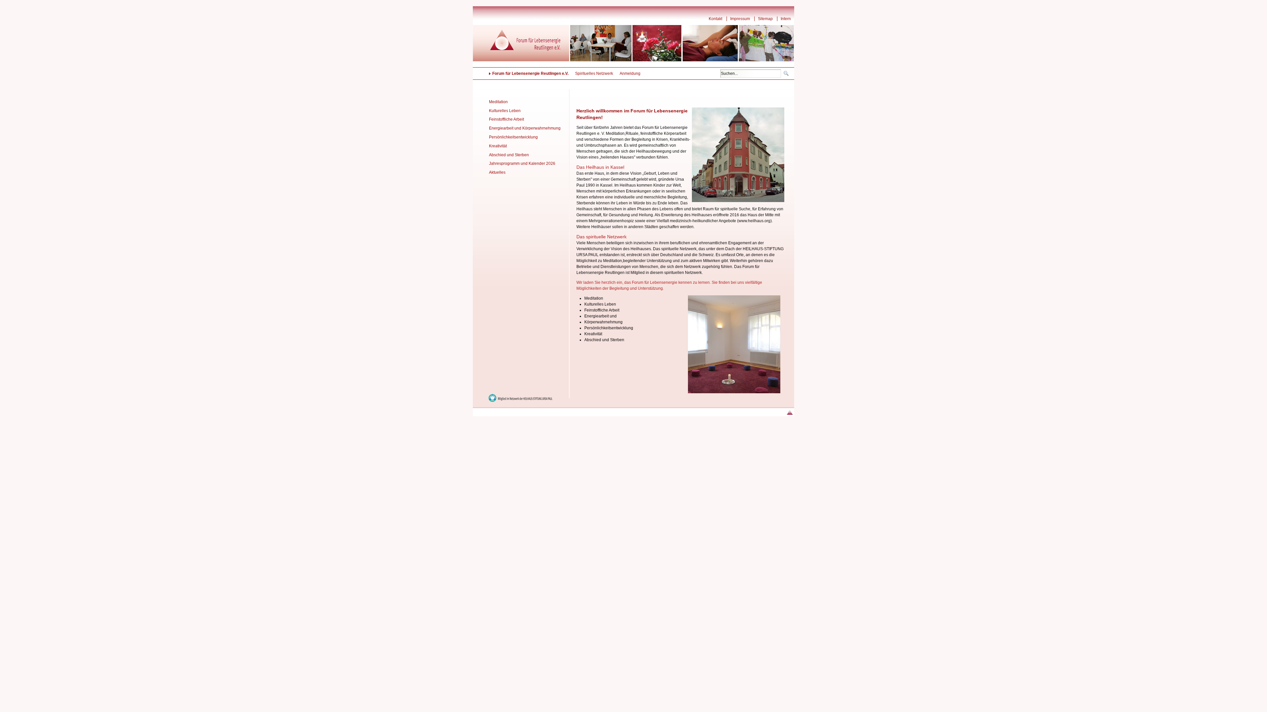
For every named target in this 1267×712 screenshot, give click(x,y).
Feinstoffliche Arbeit (506, 119)
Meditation (498, 102)
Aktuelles (497, 172)
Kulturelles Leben (505, 110)
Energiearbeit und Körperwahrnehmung (525, 128)
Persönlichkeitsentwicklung (513, 137)
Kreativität (498, 146)
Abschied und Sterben (509, 155)
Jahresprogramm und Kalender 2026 (522, 163)
